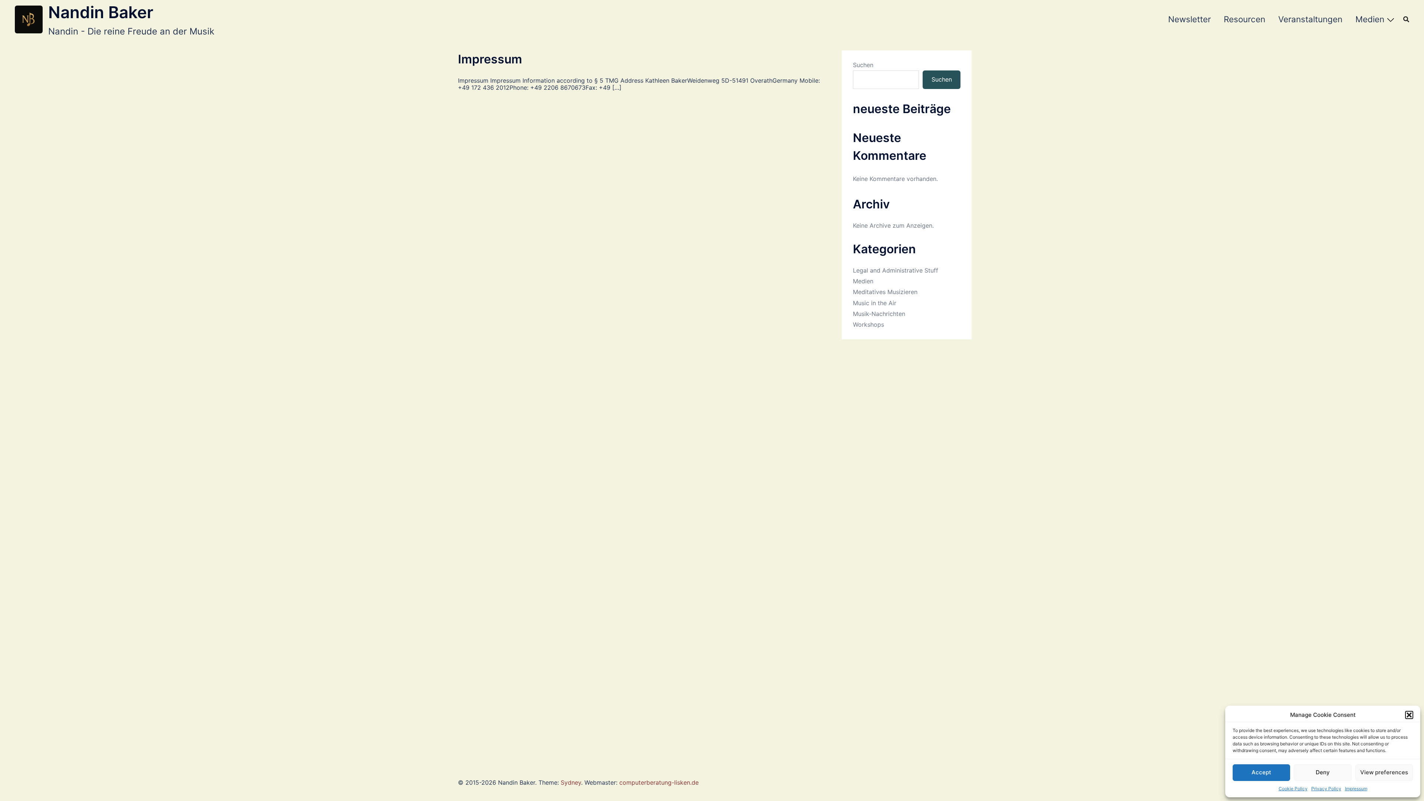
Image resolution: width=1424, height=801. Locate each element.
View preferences (1384, 772)
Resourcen (1244, 19)
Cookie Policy (1293, 788)
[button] (1409, 715)
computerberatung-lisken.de (659, 782)
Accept (1261, 772)
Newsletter (1189, 19)
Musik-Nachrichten (879, 313)
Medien (1369, 19)
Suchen (863, 65)
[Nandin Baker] (29, 19)
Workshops (868, 324)
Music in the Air (874, 303)
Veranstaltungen (1310, 19)
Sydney (571, 782)
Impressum (1356, 788)
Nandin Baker (100, 12)
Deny (1323, 772)
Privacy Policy (1326, 788)
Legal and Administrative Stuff (895, 270)
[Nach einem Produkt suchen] (1406, 19)
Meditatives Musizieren (885, 292)
